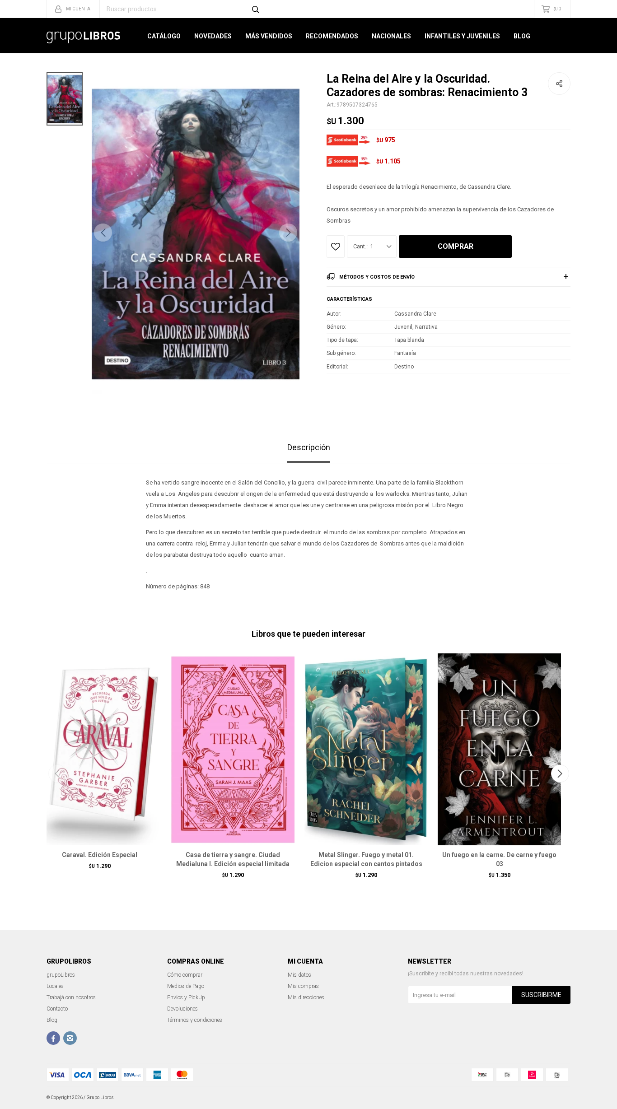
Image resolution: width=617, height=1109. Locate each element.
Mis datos (299, 975)
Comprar (455, 246)
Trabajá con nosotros (71, 997)
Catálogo (164, 36)
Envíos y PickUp (186, 997)
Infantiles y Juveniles (462, 36)
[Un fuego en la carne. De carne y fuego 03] (499, 749)
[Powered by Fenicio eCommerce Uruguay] (556, 1097)
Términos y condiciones (194, 1020)
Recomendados (332, 36)
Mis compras (303, 986)
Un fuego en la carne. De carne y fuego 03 (499, 859)
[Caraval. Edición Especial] (99, 749)
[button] (288, 233)
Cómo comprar (184, 975)
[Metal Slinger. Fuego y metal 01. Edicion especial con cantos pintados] (366, 749)
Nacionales (391, 36)
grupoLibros (61, 975)
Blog (522, 36)
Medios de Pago (185, 986)
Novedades (213, 36)
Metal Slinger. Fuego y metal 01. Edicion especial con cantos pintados (366, 859)
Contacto (57, 1009)
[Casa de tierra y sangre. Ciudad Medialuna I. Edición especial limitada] (233, 749)
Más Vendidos (268, 36)
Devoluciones (182, 1009)
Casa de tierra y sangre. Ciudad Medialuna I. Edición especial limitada (233, 859)
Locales (55, 986)
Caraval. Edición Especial (99, 854)
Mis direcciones (306, 997)
